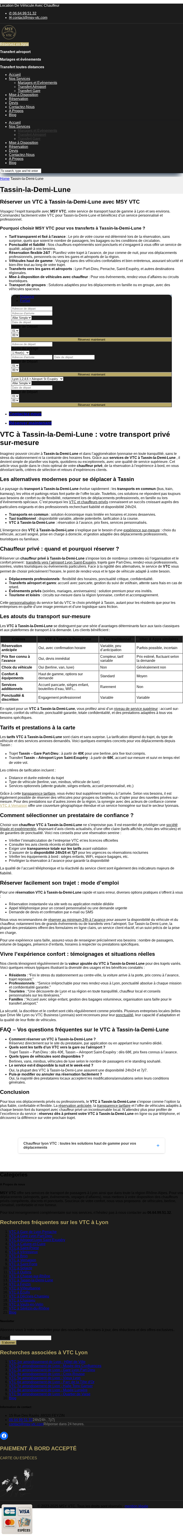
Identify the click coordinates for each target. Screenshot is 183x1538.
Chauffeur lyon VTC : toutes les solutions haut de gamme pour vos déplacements (79, 1145)
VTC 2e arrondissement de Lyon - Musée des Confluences (55, 1366)
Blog (12, 115)
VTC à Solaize (20, 1268)
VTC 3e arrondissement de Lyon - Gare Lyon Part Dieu (52, 1370)
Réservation (18, 99)
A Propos (16, 111)
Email (4, 1338)
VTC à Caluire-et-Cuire (27, 1244)
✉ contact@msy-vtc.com (28, 17)
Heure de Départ (24, 326)
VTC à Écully (19, 1292)
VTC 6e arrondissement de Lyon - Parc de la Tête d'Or (51, 1382)
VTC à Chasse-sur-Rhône (29, 1276)
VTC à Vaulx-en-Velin (26, 1304)
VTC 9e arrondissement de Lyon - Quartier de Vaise (49, 1394)
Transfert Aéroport (32, 87)
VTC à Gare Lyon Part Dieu (30, 1236)
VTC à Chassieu (22, 1300)
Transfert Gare (29, 91)
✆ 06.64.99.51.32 (22, 13)
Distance (27, 296)
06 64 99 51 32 (21, 1420)
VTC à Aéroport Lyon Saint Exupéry (37, 1240)
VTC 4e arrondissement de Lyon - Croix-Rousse (47, 1374)
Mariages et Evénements (37, 83)
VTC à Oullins (20, 1272)
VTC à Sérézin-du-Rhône (29, 1308)
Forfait (25, 300)
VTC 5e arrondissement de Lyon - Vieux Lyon (45, 1378)
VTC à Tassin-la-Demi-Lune (31, 1280)
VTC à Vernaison (13, 805)
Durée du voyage (24, 348)
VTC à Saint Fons (23, 1264)
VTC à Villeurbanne (24, 1288)
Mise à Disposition (23, 95)
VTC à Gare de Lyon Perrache (33, 1232)
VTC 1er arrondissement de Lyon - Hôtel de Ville (47, 1362)
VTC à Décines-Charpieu (29, 1296)
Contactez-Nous (22, 107)
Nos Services (19, 79)
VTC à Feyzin (20, 1284)
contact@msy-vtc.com (26, 1424)
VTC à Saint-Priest (24, 1248)
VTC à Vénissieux (23, 1252)
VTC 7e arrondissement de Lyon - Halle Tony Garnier (51, 1386)
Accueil (15, 75)
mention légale (136, 1506)
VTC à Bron (18, 1256)
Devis (13, 103)
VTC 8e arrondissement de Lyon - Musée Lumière (48, 1390)
